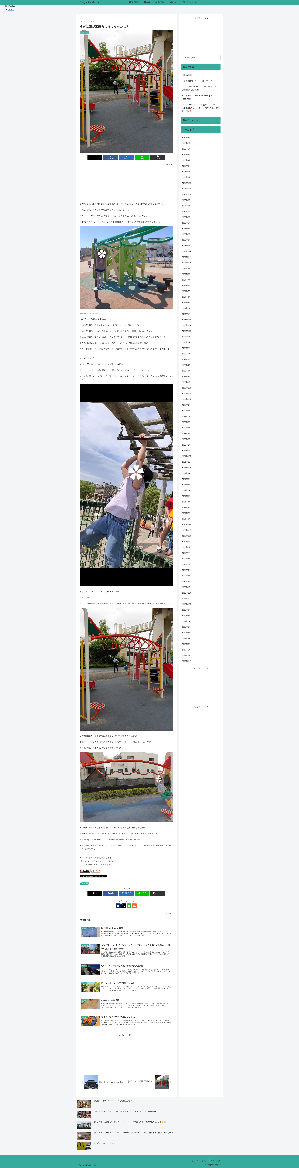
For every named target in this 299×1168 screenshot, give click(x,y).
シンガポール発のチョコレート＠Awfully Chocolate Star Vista (199, 88)
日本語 (11, 10)
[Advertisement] (126, 183)
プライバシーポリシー (200, 1161)
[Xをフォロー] (123, 905)
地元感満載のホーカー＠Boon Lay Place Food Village (198, 97)
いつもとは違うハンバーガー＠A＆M (197, 81)
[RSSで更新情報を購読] (134, 905)
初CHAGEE (187, 75)
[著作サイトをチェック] (118, 905)
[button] (157, 157)
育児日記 (85, 883)
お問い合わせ (216, 1161)
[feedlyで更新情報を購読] (129, 905)
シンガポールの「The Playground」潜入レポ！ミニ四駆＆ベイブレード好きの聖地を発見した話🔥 (200, 108)
